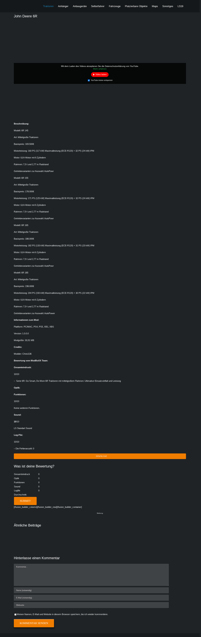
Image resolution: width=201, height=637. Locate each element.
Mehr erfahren (100, 69)
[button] (189, 6)
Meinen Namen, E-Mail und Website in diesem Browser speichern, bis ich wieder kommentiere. (62, 614)
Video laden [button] (101, 74)
